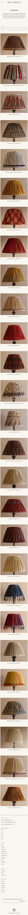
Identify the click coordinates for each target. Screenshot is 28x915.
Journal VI (3, 891)
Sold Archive (3, 862)
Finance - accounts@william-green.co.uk (8, 822)
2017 (2, 830)
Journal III (3, 885)
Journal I (2, 881)
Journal (2, 859)
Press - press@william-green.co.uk (7, 824)
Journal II (3, 883)
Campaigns (3, 857)
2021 (2, 834)
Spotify (2, 873)
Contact (2, 864)
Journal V (3, 889)
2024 (2, 839)
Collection (3, 849)
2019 (2, 832)
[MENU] (2, 2)
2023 (2, 836)
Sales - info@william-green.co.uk (7, 820)
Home (2, 844)
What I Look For (4, 853)
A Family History (4, 855)
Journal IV (3, 887)
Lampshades (3, 851)
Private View (3, 875)
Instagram (3, 870)
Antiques (3, 847)
